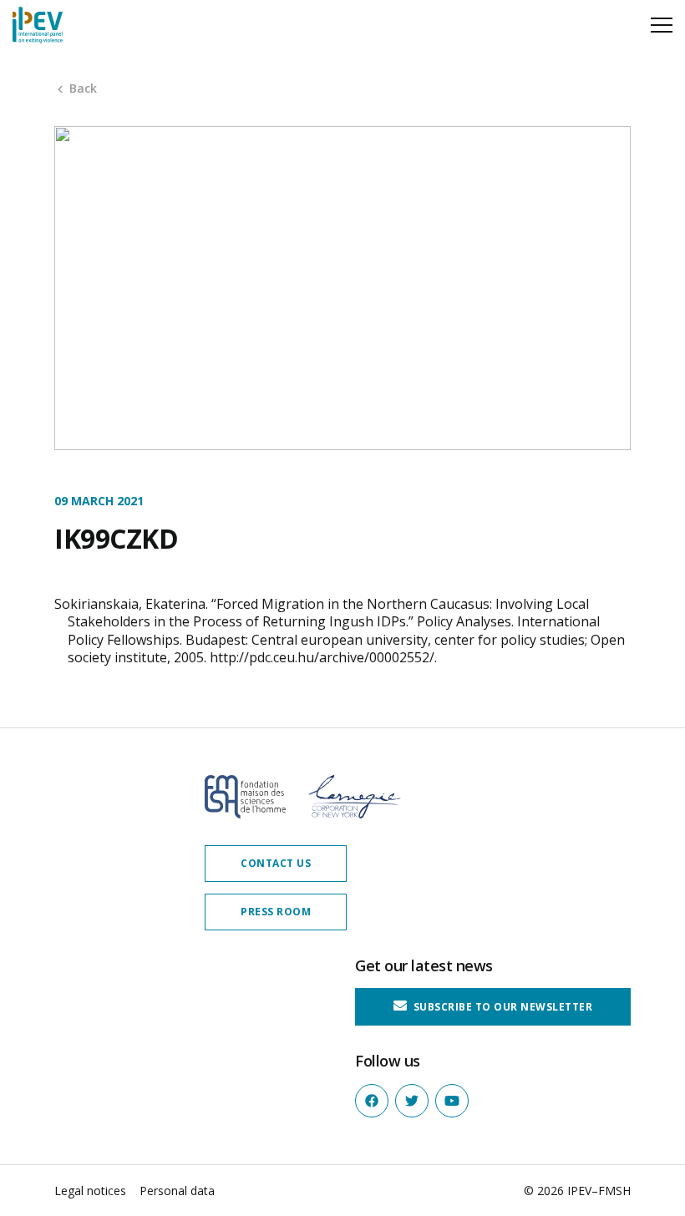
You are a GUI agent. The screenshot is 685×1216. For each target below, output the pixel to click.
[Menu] (662, 25)
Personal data (177, 1190)
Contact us (276, 863)
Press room (276, 911)
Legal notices (90, 1190)
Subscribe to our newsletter (501, 1007)
